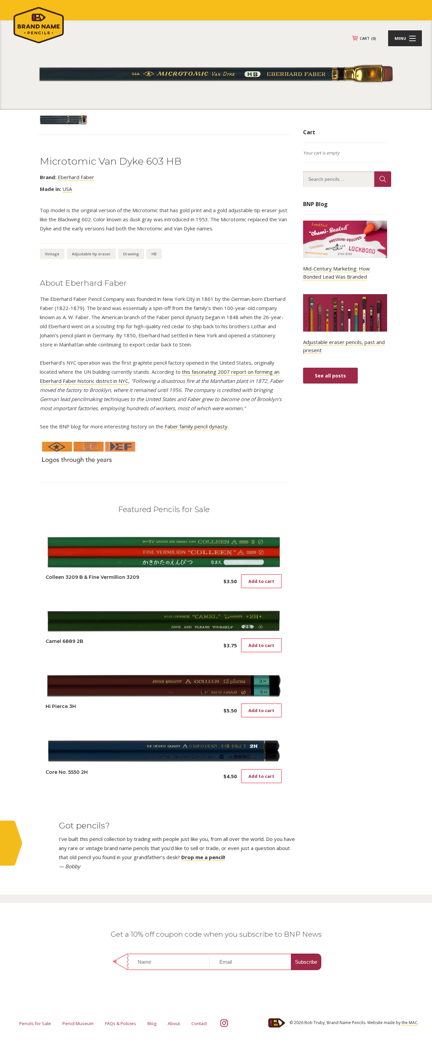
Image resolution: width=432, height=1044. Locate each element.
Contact (199, 1023)
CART (368, 38)
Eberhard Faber (76, 177)
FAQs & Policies (120, 1023)
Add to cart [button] (261, 581)
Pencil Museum (77, 1023)
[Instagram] (224, 1023)
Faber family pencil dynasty (196, 426)
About (174, 1023)
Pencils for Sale (35, 1023)
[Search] (382, 179)
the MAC (409, 1022)
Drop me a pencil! (203, 857)
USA (67, 189)
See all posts (330, 375)
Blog (151, 1023)
